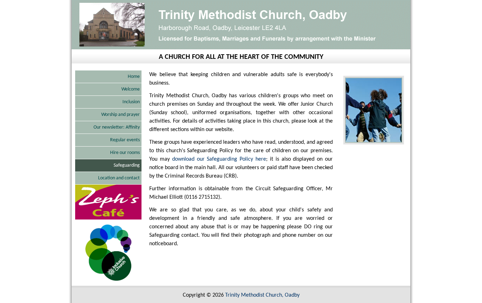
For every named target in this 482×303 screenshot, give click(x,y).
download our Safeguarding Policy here (219, 159)
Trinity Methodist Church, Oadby (262, 295)
